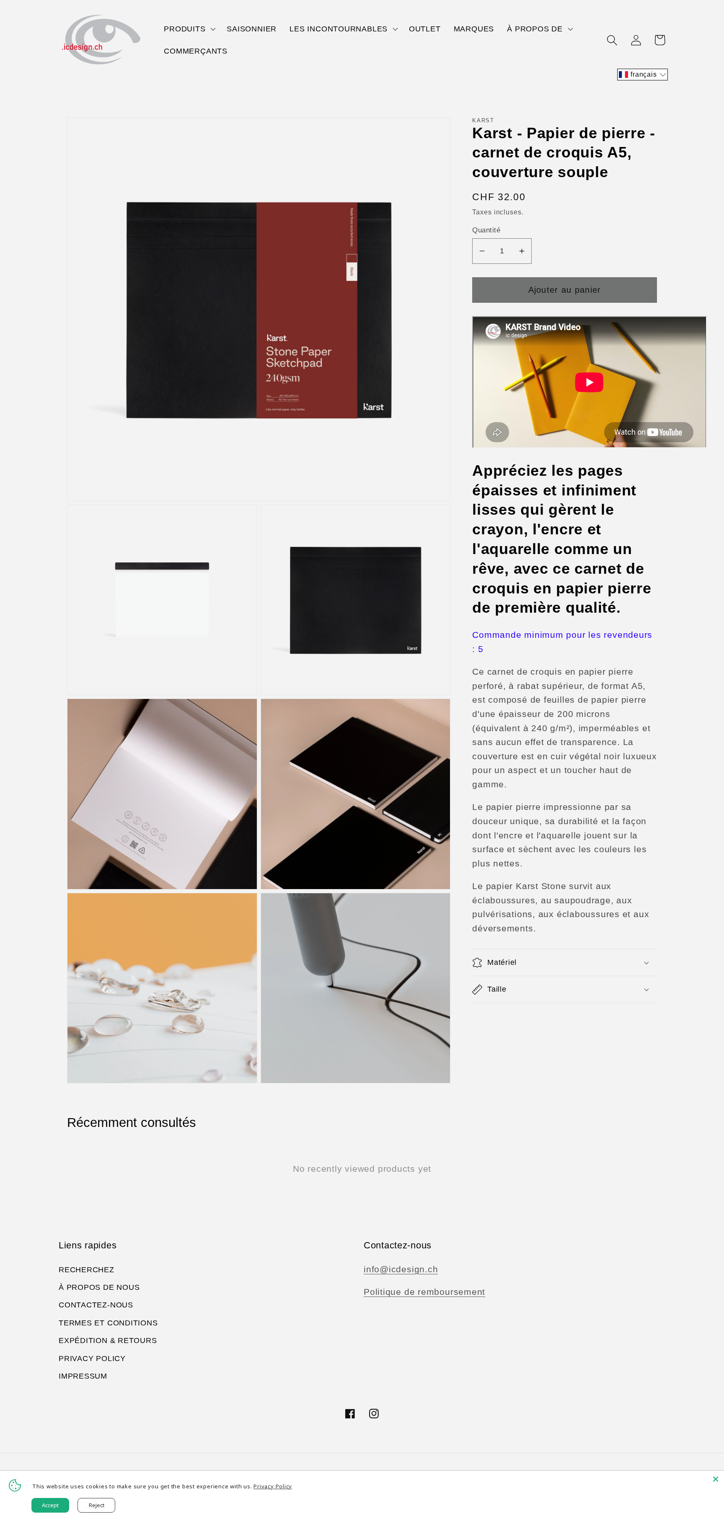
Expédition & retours (108, 1340)
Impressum (83, 1376)
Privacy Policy (92, 1358)
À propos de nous (99, 1287)
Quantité (486, 230)
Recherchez (86, 1270)
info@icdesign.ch (401, 1269)
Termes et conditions (108, 1323)
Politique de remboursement (424, 1292)
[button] (189, 29)
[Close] (715, 1479)
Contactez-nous (96, 1305)
